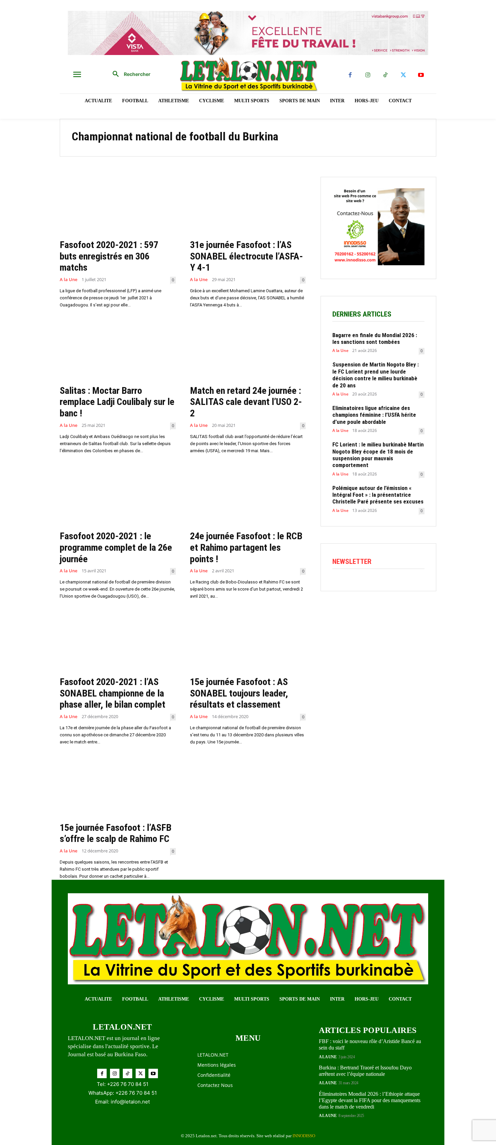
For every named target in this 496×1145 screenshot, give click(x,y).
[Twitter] (403, 75)
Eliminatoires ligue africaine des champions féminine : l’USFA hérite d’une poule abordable (374, 415)
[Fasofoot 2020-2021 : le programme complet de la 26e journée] (118, 497)
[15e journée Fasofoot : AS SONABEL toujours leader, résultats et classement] (248, 643)
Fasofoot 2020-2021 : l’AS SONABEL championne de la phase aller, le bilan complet (112, 693)
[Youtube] (421, 75)
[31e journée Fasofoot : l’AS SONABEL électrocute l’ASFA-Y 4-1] (248, 206)
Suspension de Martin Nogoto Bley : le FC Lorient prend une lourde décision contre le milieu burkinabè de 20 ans (375, 374)
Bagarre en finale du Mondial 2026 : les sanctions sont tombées (374, 338)
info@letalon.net (130, 1101)
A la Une (68, 279)
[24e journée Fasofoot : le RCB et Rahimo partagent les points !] (248, 497)
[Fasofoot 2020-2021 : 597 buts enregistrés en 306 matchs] (118, 206)
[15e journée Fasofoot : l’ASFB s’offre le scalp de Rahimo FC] (118, 789)
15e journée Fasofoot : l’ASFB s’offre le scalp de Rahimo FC (115, 833)
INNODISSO (304, 1135)
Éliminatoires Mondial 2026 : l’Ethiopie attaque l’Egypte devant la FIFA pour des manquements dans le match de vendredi (369, 1100)
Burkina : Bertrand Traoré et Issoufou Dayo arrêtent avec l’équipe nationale (365, 1071)
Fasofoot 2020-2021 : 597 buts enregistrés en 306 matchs (109, 256)
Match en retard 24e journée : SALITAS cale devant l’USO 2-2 (246, 402)
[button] (129, 74)
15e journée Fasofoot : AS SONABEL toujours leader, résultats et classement (239, 693)
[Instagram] (368, 75)
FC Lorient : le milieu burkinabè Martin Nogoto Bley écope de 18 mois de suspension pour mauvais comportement (378, 454)
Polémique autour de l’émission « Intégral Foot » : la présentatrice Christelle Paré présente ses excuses (377, 495)
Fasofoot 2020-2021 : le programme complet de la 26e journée (116, 547)
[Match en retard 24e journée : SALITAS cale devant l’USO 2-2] (248, 352)
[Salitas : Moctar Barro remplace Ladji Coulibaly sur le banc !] (118, 352)
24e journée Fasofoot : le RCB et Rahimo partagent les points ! (246, 547)
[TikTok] (385, 75)
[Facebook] (350, 75)
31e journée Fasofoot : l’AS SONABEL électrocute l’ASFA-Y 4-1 (246, 256)
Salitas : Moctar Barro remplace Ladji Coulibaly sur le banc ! (117, 402)
